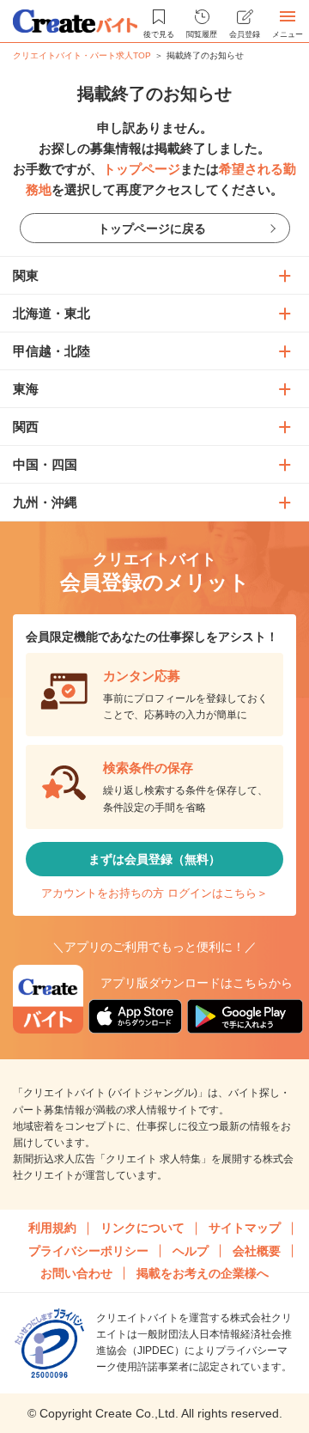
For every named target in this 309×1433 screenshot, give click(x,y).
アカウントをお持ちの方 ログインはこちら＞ (154, 893)
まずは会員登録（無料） (154, 859)
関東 (26, 275)
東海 (26, 388)
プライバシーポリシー (88, 1251)
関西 (26, 426)
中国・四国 (45, 464)
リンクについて (142, 1228)
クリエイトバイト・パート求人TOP (82, 55)
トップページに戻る (152, 228)
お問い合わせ (76, 1273)
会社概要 (257, 1251)
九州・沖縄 (45, 502)
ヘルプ (191, 1251)
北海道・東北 (51, 313)
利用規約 (52, 1228)
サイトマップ (245, 1228)
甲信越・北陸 (51, 351)
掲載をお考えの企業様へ (202, 1273)
